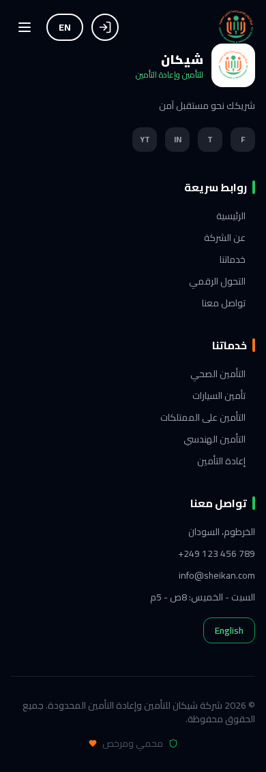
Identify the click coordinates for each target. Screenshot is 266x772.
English (229, 630)
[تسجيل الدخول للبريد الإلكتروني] (105, 27)
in (177, 139)
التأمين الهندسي (214, 439)
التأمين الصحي (218, 374)
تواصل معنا (224, 303)
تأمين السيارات (219, 395)
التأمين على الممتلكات (203, 417)
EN (65, 27)
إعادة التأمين (221, 461)
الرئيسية (231, 216)
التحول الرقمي (217, 281)
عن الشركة (225, 237)
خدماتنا (233, 259)
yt (145, 139)
